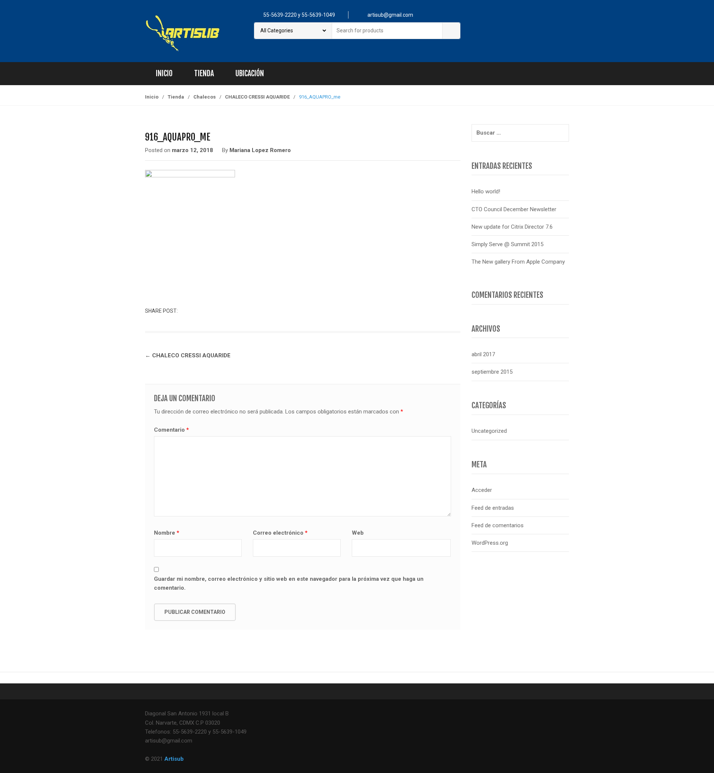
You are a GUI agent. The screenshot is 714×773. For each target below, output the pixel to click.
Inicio (164, 73)
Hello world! (486, 191)
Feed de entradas (493, 508)
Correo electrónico (280, 532)
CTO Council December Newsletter (514, 209)
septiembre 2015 (492, 371)
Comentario (171, 429)
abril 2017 (483, 354)
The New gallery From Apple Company (518, 261)
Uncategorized (489, 431)
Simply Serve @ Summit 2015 (507, 244)
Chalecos (204, 97)
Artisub (174, 759)
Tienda (204, 73)
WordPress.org (490, 543)
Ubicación (249, 73)
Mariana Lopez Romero (260, 150)
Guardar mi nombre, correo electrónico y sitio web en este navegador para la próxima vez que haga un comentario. (289, 583)
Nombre (166, 532)
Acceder (482, 490)
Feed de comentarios (498, 525)
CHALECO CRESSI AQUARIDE (257, 97)
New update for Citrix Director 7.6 (512, 226)
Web (358, 532)
